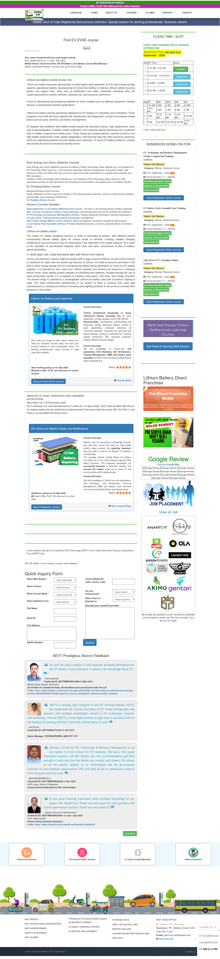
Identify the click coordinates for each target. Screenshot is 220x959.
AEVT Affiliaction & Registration (43, 923)
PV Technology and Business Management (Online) (53, 214)
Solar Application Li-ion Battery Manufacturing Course (55, 208)
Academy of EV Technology (171, 924)
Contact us (190, 951)
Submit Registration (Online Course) (164, 197)
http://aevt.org (166, 938)
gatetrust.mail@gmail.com (177, 935)
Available (181, 69)
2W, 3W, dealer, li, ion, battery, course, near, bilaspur (51, 563)
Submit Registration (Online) (46, 506)
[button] (112, 12)
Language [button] (76, 12)
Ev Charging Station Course (41, 199)
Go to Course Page (121, 505)
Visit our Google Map (168, 464)
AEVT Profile (31, 919)
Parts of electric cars (125, 924)
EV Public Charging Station (84, 926)
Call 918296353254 (208, 942)
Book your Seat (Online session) (48, 381)
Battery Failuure (121, 929)
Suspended (182, 76)
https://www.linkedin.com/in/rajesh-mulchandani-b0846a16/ (65, 824)
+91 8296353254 (210, 936)
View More (130, 833)
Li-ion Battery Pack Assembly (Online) (46, 223)
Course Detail (124, 380)
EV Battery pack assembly (83, 931)
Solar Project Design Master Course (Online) (49, 220)
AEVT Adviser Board (35, 928)
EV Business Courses (80, 922)
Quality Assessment (36, 932)
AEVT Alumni (31, 937)
